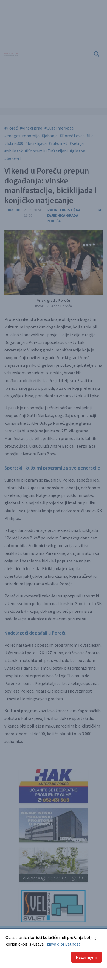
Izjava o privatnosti (63, 944)
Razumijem (86, 957)
